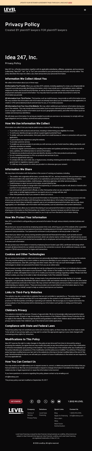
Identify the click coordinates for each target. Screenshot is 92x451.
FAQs (56, 421)
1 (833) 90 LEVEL (75, 401)
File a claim (58, 418)
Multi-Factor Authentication (59, 425)
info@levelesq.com (26, 365)
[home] (10, 9)
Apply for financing (61, 416)
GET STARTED (15, 401)
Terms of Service (30, 414)
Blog (56, 413)
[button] (85, 10)
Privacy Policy (32, 418)
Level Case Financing (43, 414)
